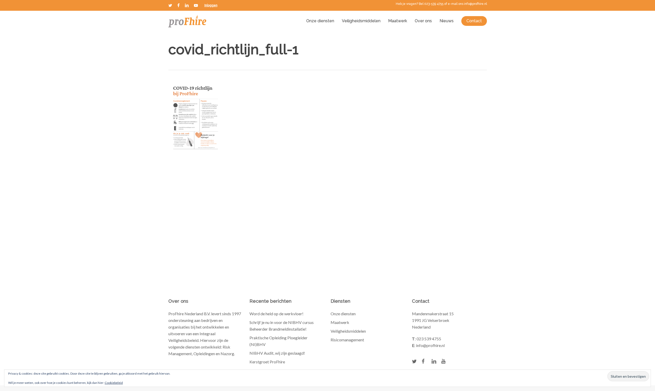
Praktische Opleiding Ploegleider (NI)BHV (278, 341)
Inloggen (210, 5)
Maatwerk (340, 322)
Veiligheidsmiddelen (348, 331)
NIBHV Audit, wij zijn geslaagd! (277, 353)
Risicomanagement (347, 339)
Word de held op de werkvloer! (276, 313)
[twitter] (170, 5)
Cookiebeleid (114, 383)
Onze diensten (343, 313)
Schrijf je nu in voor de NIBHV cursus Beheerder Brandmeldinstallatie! (281, 325)
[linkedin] (187, 5)
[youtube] (196, 5)
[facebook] (178, 5)
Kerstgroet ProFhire (267, 361)
